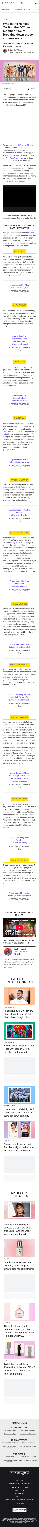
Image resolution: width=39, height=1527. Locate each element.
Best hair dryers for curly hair (28, 1446)
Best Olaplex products (10, 1430)
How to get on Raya (10, 1434)
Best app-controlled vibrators (10, 1443)
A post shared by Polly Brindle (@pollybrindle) (19, 645)
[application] (19, 196)
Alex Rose (10, 158)
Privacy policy (19, 1490)
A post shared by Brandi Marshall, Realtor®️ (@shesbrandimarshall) (19, 697)
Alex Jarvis (19, 158)
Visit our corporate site (29, 1519)
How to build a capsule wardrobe (10, 1461)
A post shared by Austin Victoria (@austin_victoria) (19, 512)
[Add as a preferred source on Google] (19, 1510)
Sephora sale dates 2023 (28, 1430)
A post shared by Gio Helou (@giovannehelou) (19, 461)
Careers (19, 1496)
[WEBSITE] (19, 954)
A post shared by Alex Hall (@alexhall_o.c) (19, 286)
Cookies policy (19, 1493)
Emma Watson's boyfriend (22, 9)
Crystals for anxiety (28, 1443)
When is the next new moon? (28, 1456)
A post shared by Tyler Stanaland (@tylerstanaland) (19, 583)
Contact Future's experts (19, 1484)
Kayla (18, 155)
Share (8, 88)
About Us (19, 1480)
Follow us (32, 88)
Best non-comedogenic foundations (10, 1447)
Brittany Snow (14, 543)
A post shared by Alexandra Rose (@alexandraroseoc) (19, 398)
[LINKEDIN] (15, 954)
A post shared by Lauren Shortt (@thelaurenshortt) (19, 894)
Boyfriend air (10, 1456)
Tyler (23, 155)
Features (5, 19)
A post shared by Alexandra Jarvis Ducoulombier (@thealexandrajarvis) (19, 340)
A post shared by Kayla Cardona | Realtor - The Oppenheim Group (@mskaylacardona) (19, 777)
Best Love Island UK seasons (28, 1460)
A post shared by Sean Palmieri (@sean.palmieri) (19, 840)
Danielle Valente (16, 50)
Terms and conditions (19, 1487)
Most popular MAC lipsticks (28, 1434)
